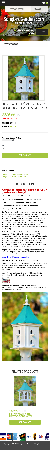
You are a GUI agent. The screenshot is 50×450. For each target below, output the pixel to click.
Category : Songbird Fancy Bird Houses (16, 174)
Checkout (42, 32)
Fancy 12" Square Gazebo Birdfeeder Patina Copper (20, 415)
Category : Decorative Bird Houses (14, 177)
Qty (3, 145)
